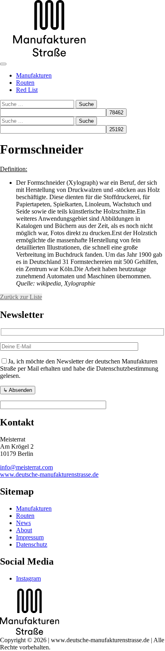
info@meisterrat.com (26, 467)
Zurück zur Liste (21, 297)
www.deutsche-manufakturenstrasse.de (49, 474)
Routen (25, 82)
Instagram (28, 578)
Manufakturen (34, 75)
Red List (27, 89)
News (23, 522)
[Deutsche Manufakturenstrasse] (49, 54)
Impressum (30, 537)
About (24, 530)
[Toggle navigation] (3, 64)
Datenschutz (31, 544)
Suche (86, 104)
